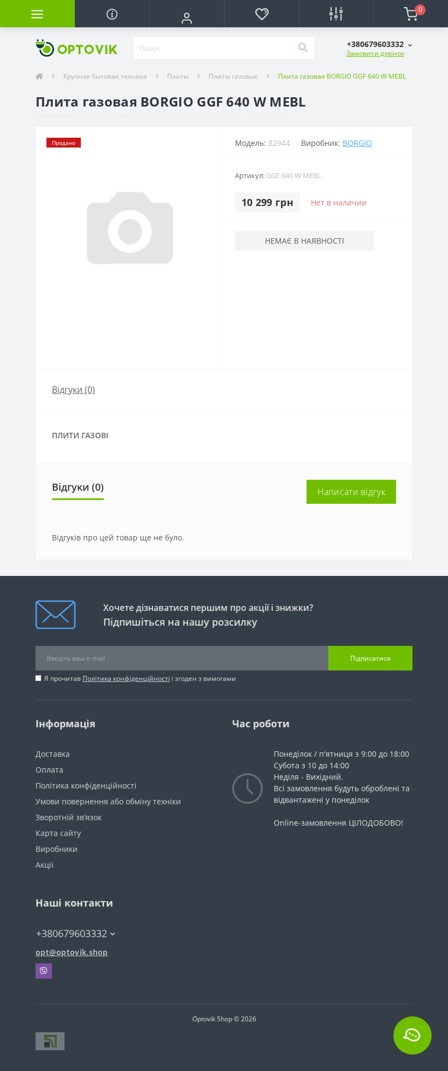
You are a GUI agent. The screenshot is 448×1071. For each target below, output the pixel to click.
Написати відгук (351, 492)
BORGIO (357, 143)
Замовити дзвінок (375, 53)
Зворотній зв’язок (69, 817)
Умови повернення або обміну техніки (108, 801)
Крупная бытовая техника (105, 76)
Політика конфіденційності (126, 678)
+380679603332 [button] (71, 933)
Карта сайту (58, 833)
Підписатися (370, 658)
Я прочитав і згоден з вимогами (140, 678)
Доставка (53, 754)
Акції (45, 865)
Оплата (49, 769)
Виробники (57, 849)
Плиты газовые (233, 76)
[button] (186, 18)
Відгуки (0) (73, 390)
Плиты (177, 76)
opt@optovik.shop (72, 952)
